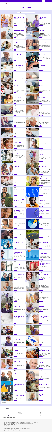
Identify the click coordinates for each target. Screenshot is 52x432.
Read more (41, 174)
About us (31, 3)
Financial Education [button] (36, 3)
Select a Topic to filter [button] (20, 12)
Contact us (45, 3)
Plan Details (41, 3)
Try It (14, 60)
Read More (41, 115)
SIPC (22, 422)
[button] (43, 1)
